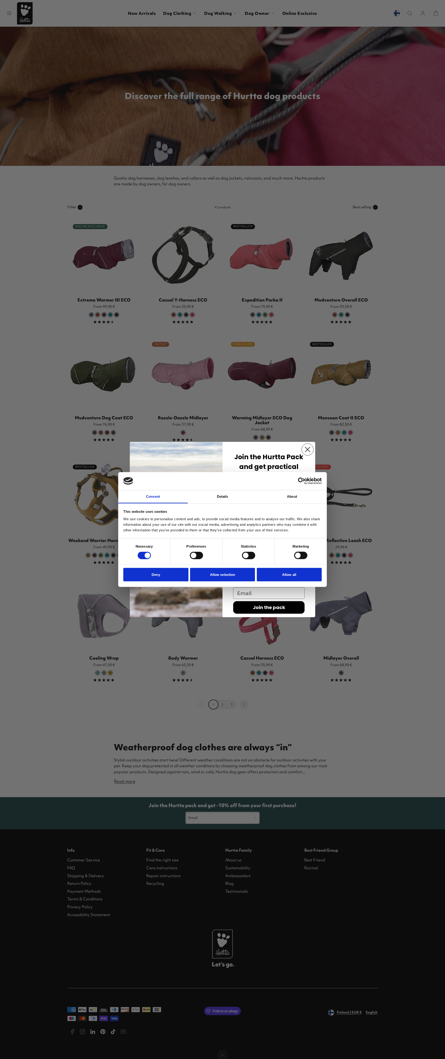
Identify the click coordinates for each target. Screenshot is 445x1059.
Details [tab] (222, 496)
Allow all (289, 575)
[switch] (196, 555)
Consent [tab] (153, 496)
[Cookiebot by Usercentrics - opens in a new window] (301, 481)
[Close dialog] (307, 449)
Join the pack (269, 607)
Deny (156, 575)
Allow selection (222, 575)
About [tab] (292, 496)
